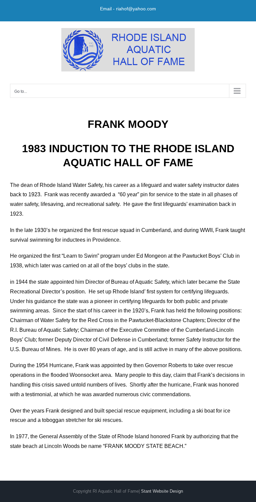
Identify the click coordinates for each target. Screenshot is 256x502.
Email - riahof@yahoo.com (128, 8)
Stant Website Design (162, 491)
